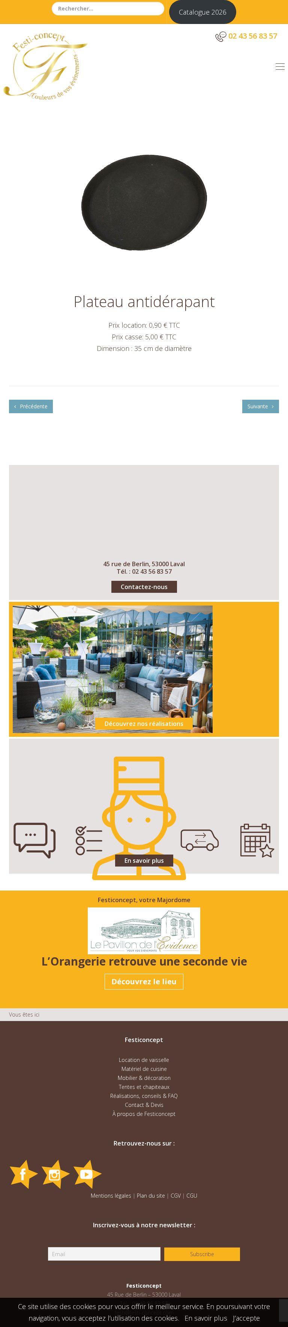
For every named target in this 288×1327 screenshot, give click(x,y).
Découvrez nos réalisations (144, 724)
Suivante (259, 406)
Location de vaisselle (144, 1059)
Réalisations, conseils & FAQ (144, 1095)
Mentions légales (111, 1195)
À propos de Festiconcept (144, 1113)
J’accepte (246, 1318)
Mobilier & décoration (144, 1077)
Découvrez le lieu (144, 981)
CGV (176, 1195)
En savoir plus (144, 860)
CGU (191, 1195)
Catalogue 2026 (202, 11)
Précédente (33, 406)
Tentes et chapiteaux (144, 1086)
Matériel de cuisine (144, 1068)
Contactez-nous (144, 587)
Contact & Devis (144, 1104)
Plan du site (151, 1195)
